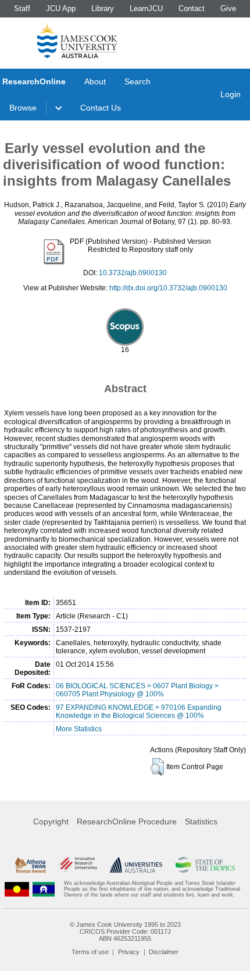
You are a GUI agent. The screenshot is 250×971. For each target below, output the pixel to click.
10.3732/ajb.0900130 (133, 273)
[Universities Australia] (136, 865)
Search (137, 81)
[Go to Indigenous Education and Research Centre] (17, 889)
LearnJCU (146, 8)
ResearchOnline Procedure (127, 821)
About (95, 81)
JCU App (61, 8)
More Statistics (79, 729)
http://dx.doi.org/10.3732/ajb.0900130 (168, 288)
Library (102, 8)
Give (228, 8)
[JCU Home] (77, 40)
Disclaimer (163, 951)
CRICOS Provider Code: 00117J (125, 931)
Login (230, 94)
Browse (23, 107)
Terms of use (90, 951)
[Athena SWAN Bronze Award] (30, 865)
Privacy (129, 951)
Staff (22, 8)
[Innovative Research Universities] (77, 865)
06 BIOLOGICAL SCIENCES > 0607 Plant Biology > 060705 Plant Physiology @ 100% (137, 690)
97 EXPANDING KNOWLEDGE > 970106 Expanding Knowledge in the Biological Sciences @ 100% (139, 711)
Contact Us (100, 107)
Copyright (51, 821)
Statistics (201, 821)
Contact (191, 8)
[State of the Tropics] (205, 865)
